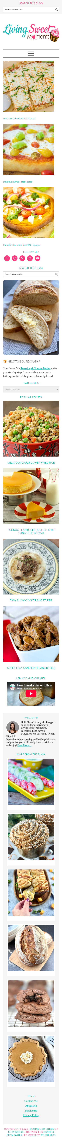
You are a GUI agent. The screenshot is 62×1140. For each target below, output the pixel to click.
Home (31, 1096)
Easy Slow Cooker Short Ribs (31, 600)
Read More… (24, 745)
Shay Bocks (16, 1132)
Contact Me (31, 1100)
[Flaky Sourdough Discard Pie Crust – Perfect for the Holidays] (31, 1059)
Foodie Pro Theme (42, 1129)
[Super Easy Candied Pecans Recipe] (31, 634)
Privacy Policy (31, 1115)
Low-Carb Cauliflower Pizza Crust (19, 118)
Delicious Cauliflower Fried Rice (31, 462)
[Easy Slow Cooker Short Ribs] (31, 567)
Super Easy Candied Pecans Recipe (31, 667)
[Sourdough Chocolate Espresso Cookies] (31, 1003)
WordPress (48, 1135)
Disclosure (31, 1110)
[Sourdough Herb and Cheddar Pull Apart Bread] (31, 893)
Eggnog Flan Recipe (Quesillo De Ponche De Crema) (31, 531)
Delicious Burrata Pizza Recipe (17, 182)
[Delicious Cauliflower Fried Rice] (31, 429)
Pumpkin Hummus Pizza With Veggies (21, 245)
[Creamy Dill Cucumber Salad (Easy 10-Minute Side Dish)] (31, 782)
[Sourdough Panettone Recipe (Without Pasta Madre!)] (31, 837)
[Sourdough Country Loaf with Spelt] (31, 948)
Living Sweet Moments (31, 30)
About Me (31, 1105)
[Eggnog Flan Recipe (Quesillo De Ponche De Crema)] (31, 496)
